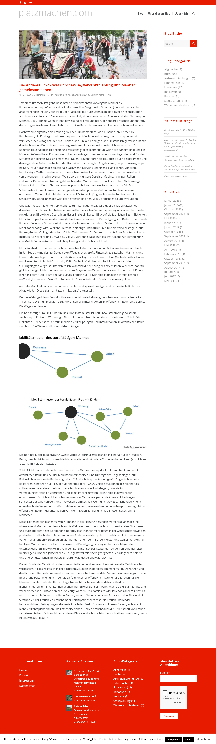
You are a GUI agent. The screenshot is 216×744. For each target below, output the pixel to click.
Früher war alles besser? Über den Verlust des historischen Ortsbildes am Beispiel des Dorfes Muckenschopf (180, 145)
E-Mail (165, 673)
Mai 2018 (170, 245)
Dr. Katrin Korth (103, 94)
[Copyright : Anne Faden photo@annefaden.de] (83, 54)
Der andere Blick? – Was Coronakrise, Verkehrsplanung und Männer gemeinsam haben (77, 87)
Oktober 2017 (173, 258)
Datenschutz (27, 686)
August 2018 (172, 241)
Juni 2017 (170, 276)
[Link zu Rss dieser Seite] (25, 2)
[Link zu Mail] (30, 2)
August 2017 (172, 267)
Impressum (26, 680)
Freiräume (59, 94)
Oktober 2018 (173, 232)
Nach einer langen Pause (175, 175)
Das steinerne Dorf (85, 696)
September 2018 (174, 236)
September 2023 (174, 214)
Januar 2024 (171, 205)
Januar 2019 (171, 227)
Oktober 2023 (173, 209)
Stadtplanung (82, 94)
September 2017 (174, 263)
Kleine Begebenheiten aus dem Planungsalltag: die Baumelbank (179, 167)
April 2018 (170, 249)
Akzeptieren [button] (173, 739)
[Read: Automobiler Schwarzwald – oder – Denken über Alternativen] (69, 708)
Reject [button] (188, 739)
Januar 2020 (171, 223)
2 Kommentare (41, 94)
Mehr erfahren (203, 739)
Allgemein (170, 69)
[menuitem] (141, 13)
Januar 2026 (171, 201)
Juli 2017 (169, 272)
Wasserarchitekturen (177, 105)
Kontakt (24, 675)
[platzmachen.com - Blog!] (55, 13)
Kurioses (69, 94)
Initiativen (170, 92)
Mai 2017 (170, 281)
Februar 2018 (172, 254)
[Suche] (193, 13)
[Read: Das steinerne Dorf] (69, 698)
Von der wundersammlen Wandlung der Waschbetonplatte (179, 158)
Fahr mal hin (172, 83)
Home (23, 670)
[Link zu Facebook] (20, 2)
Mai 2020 (170, 218)
